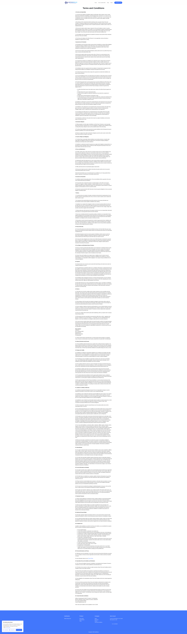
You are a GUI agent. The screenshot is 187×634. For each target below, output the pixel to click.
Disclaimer (96, 619)
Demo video (82, 618)
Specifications (82, 619)
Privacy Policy (8, 627)
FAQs (108, 2)
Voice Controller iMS (101, 2)
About (111, 2)
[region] (12, 626)
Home (96, 2)
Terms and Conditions (98, 622)
